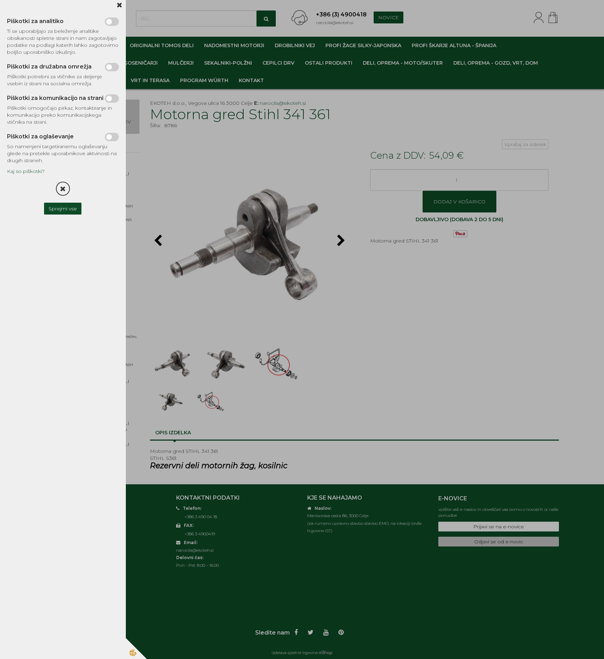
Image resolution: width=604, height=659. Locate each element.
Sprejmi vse (63, 208)
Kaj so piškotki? (26, 171)
